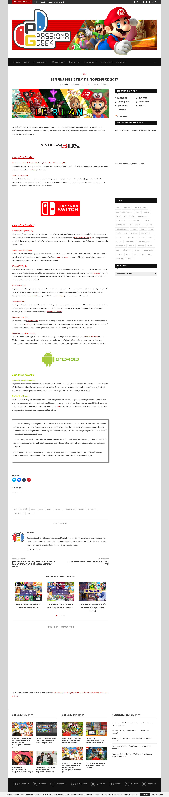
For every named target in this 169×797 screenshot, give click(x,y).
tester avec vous (91, 336)
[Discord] (156, 2)
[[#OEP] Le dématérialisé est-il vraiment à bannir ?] (96, 729)
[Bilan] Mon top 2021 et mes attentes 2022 (28, 606)
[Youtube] (146, 2)
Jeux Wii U (131, 237)
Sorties (75, 62)
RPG (117, 250)
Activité (24, 509)
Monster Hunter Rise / (123, 164)
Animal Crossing (140, 208)
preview (141, 246)
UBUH (150, 254)
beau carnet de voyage (82, 237)
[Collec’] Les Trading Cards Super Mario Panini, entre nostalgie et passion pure (21, 743)
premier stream (61, 257)
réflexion (127, 250)
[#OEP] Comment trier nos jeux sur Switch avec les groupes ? (46, 741)
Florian (115, 723)
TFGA (135, 254)
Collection (120, 220)
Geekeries (89, 62)
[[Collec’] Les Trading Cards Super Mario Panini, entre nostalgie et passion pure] (22, 729)
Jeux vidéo (41, 62)
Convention (134, 220)
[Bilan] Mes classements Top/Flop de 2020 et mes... (60, 606)
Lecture (58, 62)
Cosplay (146, 220)
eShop (137, 225)
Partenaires (106, 62)
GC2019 (134, 229)
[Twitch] (153, 2)
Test (127, 254)
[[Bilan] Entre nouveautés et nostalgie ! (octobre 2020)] (92, 591)
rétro (137, 250)
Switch (30, 513)
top (142, 254)
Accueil (16, 62)
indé (41, 509)
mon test (33, 296)
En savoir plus (157, 794)
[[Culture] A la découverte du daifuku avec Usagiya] (22, 758)
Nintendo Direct (144, 242)
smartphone (18, 513)
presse (131, 246)
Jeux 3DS (58, 509)
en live (27, 324)
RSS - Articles (122, 116)
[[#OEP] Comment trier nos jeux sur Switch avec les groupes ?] (46, 729)
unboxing (120, 258)
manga (142, 237)
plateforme (120, 246)
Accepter (145, 794)
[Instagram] (140, 2)
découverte (120, 225)
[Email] (149, 2)
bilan (33, 509)
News (26, 62)
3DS (15, 509)
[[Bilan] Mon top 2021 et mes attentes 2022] (28, 591)
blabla (146, 212)
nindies (81, 509)
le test (33, 170)
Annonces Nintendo (124, 212)
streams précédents (54, 311)
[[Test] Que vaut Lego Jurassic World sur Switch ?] (96, 754)
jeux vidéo (120, 237)
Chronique (142, 216)
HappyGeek (116, 754)
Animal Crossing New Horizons (144, 130)
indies (49, 509)
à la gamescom (32, 320)
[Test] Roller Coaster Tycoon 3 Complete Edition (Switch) (71, 741)
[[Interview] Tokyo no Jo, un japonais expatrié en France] (46, 758)
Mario (151, 237)
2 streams (96, 273)
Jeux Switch (70, 509)
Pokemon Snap (138, 164)
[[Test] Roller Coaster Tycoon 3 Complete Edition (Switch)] (72, 729)
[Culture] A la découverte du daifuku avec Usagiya (22, 770)
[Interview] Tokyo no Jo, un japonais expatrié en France (45, 770)
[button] (60, 103)
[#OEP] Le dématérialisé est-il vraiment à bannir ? (95, 741)
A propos (121, 62)
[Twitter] (137, 2)
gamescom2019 (121, 229)
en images (60, 296)
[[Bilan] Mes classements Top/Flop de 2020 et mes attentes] (60, 591)
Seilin (65, 84)
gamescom (148, 225)
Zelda (130, 258)
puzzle (150, 246)
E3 (130, 225)
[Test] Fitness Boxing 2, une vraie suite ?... (62, 2)
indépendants (121, 233)
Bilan (84, 74)
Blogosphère (129, 216)
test (58, 406)
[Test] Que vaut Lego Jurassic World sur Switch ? (95, 765)
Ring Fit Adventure (122, 130)
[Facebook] (134, 2)
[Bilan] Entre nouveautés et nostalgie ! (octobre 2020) (93, 608)
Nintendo (92, 509)
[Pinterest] (143, 2)
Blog (118, 216)
